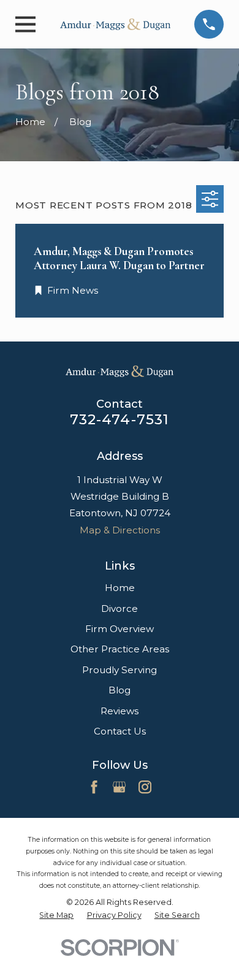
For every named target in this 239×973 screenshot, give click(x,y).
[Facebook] (94, 786)
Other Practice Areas (119, 649)
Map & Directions (120, 530)
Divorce (119, 608)
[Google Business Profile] (119, 786)
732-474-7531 (120, 419)
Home (120, 587)
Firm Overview (119, 629)
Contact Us (120, 731)
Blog (119, 690)
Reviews (119, 711)
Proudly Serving (119, 670)
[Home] (115, 24)
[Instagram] (144, 786)
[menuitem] (56, 915)
